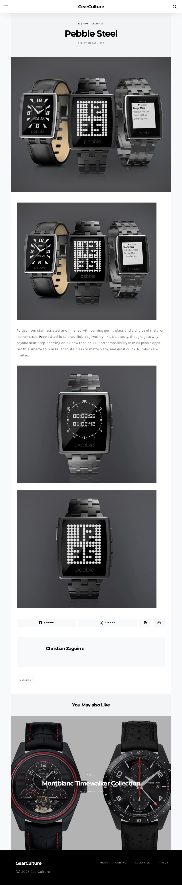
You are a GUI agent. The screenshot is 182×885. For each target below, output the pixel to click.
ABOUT (104, 862)
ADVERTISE (142, 862)
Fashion (83, 23)
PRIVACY (162, 862)
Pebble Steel (48, 336)
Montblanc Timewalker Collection (91, 783)
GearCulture (91, 6)
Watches (98, 23)
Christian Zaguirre (91, 43)
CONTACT (121, 862)
